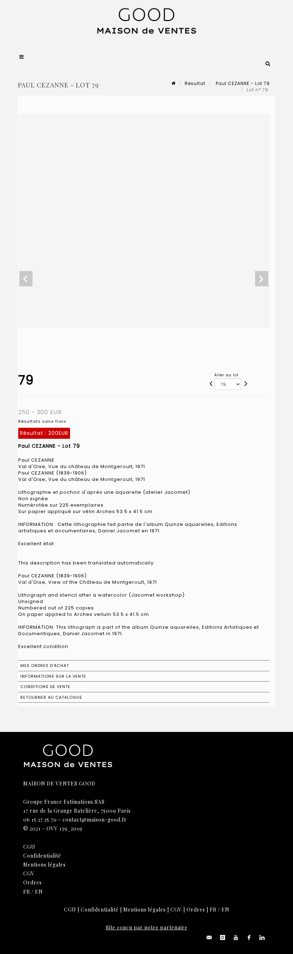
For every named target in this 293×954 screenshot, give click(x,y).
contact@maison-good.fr (95, 819)
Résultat (195, 83)
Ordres (32, 882)
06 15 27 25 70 (40, 819)
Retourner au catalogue (51, 697)
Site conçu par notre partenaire (147, 927)
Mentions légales (44, 864)
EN (39, 891)
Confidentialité (42, 855)
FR (26, 891)
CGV (29, 873)
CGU (29, 846)
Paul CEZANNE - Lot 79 (242, 83)
